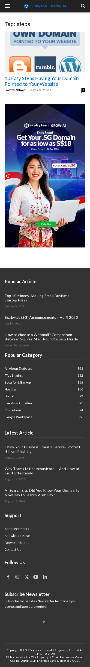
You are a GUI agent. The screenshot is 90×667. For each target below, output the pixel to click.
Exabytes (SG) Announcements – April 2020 (41, 317)
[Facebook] (8, 577)
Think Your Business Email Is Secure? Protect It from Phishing (42, 449)
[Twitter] (26, 577)
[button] (7, 6)
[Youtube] (35, 577)
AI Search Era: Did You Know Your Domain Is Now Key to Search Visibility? (42, 492)
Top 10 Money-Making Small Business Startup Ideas (37, 297)
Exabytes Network (15, 89)
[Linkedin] (45, 577)
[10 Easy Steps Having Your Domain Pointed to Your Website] (45, 52)
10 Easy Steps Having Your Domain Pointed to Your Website (42, 81)
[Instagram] (17, 577)
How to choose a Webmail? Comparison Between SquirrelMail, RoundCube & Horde (41, 336)
